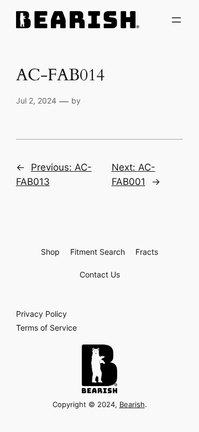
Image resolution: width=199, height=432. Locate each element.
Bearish (132, 404)
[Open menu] (176, 20)
